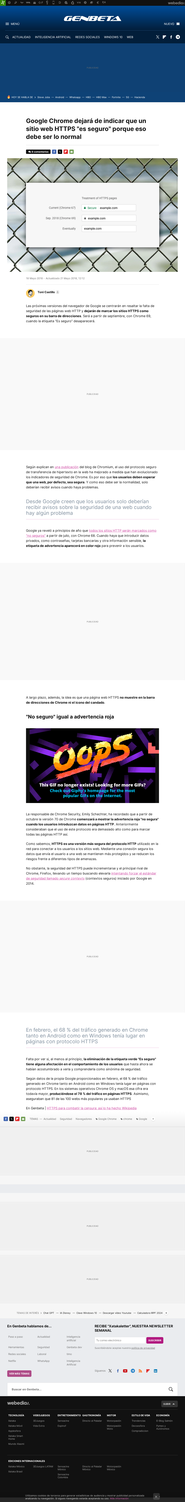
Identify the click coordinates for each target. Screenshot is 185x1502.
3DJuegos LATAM (43, 1466)
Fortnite (116, 97)
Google (143, 1118)
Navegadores (84, 1118)
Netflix (12, 1360)
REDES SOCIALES (87, 37)
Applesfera (14, 1430)
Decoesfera (138, 1425)
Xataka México (16, 1466)
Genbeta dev (74, 1347)
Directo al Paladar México (92, 1468)
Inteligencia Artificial (73, 1362)
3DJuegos (38, 1420)
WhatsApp (43, 1360)
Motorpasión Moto (114, 1427)
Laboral (41, 1354)
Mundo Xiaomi (16, 1443)
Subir (167, 1403)
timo (69, 1354)
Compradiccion (140, 1430)
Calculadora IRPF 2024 (149, 1312)
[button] (48, 292)
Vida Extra (38, 1425)
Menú (15, 24)
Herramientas (16, 1347)
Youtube (125, 1370)
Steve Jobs (43, 97)
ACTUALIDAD (21, 37)
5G (127, 97)
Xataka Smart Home (15, 1437)
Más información (119, 1498)
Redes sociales (17, 1354)
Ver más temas (19, 1373)
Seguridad (66, 1118)
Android (59, 97)
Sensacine (63, 1420)
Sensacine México (63, 1468)
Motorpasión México (114, 1468)
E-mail (71, 152)
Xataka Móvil (15, 1425)
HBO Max (101, 97)
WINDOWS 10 (113, 37)
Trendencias (138, 1420)
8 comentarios (40, 151)
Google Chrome (107, 1118)
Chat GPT (49, 1312)
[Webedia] (18, 1403)
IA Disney (65, 1312)
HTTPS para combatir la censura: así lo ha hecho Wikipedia (92, 1108)
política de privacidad (143, 1347)
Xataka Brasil (15, 1471)
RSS (140, 1370)
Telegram (178, 37)
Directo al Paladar (92, 1420)
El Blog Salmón (164, 1420)
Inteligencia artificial (73, 1338)
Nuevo (169, 24)
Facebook (171, 37)
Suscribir (154, 1340)
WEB (130, 37)
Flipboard (164, 37)
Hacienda (139, 97)
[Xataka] (3, 3)
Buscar (171, 1389)
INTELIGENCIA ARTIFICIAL (53, 37)
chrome (127, 1118)
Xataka (12, 1420)
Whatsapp (75, 97)
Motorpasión (114, 1420)
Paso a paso (15, 1336)
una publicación (67, 467)
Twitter (158, 37)
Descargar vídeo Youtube (117, 1312)
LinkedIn (155, 1370)
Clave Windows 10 (87, 1312)
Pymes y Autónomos (162, 1427)
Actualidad (50, 1118)
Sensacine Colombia (63, 1476)
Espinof (62, 1425)
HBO (88, 97)
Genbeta (93, 18)
